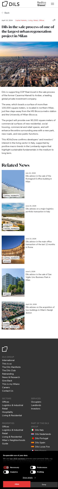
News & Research (11, 377)
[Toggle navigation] (52, 4)
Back (7, 12)
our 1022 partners (18, 459)
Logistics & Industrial (12, 405)
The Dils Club (9, 370)
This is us (7, 363)
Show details (28, 478)
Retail (36, 20)
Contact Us (7, 390)
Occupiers (36, 401)
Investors (35, 408)
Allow (17, 484)
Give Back (7, 380)
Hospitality (7, 411)
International (8, 360)
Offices (41, 20)
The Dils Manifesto (11, 366)
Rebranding (8, 373)
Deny (44, 485)
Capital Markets (21, 20)
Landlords (36, 405)
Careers (6, 387)
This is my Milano (11, 383)
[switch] (33, 467)
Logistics (7, 225)
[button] (54, 20)
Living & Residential (12, 415)
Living (30, 20)
